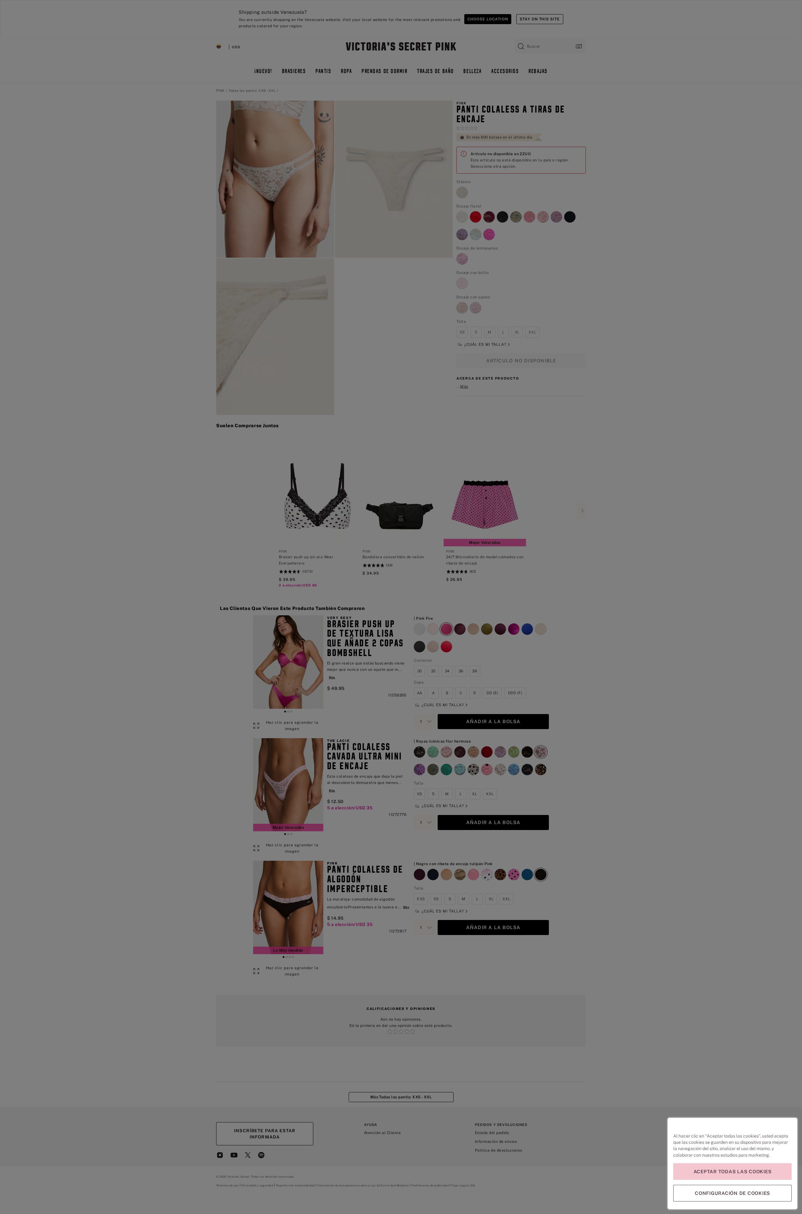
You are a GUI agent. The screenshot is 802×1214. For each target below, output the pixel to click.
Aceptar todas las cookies (733, 1171)
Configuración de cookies (732, 1193)
